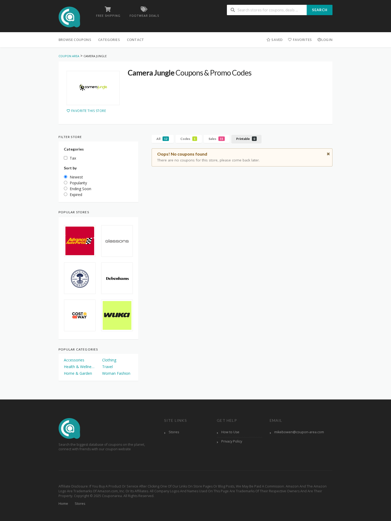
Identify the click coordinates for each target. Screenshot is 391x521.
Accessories (74, 359)
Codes (188, 139)
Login (326, 39)
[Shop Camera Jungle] (93, 88)
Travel (107, 366)
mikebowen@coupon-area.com (299, 432)
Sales (216, 139)
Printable (245, 139)
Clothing (109, 359)
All (161, 139)
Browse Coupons (75, 39)
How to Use (230, 432)
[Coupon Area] (69, 16)
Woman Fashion (116, 373)
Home (63, 503)
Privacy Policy (231, 441)
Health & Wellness (79, 366)
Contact (135, 39)
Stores (174, 432)
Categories (109, 39)
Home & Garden (78, 373)
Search (319, 10)
